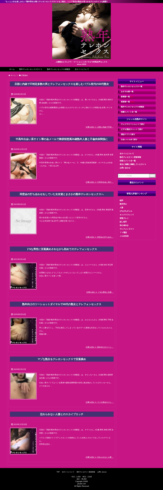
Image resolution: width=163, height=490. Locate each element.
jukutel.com (81, 484)
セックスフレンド (127, 215)
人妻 (121, 207)
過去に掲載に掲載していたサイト (133, 164)
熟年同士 (123, 204)
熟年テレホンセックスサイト (30, 69)
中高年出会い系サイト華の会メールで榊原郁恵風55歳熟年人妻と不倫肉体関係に (62, 139)
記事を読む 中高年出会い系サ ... (100, 182)
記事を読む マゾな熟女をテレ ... (100, 402)
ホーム (12, 69)
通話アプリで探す (128, 134)
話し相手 (123, 222)
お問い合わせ (125, 168)
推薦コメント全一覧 (129, 112)
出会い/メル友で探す (129, 139)
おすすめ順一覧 (127, 91)
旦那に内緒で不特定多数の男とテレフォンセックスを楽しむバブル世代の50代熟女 (62, 84)
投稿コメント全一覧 (128, 161)
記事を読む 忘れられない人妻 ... (100, 457)
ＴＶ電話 (123, 232)
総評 (121, 200)
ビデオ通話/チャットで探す (132, 129)
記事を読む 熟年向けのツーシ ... (100, 347)
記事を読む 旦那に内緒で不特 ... (100, 127)
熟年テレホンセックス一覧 (131, 86)
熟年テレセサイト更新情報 (130, 157)
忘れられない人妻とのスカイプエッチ (61, 414)
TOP (58, 472)
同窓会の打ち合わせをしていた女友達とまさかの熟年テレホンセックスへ (62, 194)
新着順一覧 (127, 97)
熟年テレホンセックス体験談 (58, 69)
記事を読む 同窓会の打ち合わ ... (100, 237)
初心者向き (124, 225)
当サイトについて (82, 69)
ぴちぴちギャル (126, 211)
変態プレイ (124, 218)
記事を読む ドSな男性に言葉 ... (100, 292)
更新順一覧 (128, 102)
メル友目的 (124, 236)
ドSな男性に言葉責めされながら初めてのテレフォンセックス (62, 249)
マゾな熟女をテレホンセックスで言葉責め (62, 359)
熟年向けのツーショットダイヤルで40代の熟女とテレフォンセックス (61, 304)
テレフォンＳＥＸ (127, 229)
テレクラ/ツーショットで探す (133, 124)
